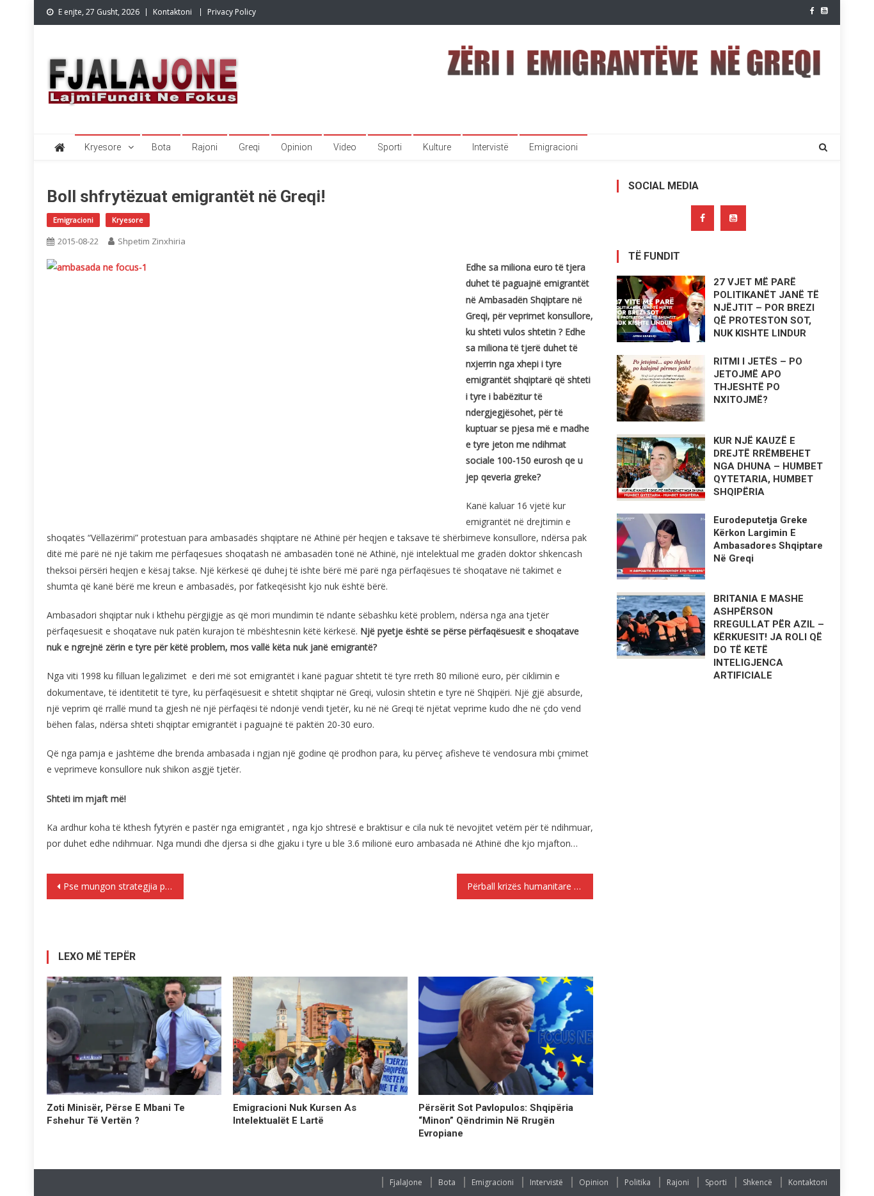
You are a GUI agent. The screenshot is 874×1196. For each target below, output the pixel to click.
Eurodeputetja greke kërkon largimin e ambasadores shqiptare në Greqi (768, 539)
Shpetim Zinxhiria (152, 241)
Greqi (249, 147)
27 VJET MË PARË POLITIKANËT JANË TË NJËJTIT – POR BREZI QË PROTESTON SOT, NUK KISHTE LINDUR (766, 307)
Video (344, 147)
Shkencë (757, 1182)
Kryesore (102, 147)
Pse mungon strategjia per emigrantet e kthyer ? (123, 886)
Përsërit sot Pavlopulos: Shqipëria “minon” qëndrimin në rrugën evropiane (495, 1120)
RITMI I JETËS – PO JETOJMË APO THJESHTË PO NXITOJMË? (757, 380)
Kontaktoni (172, 11)
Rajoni (205, 147)
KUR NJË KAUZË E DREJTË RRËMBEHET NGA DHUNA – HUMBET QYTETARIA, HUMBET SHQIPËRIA (768, 466)
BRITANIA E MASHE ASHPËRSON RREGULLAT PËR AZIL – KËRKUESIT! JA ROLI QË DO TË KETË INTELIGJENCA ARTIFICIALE (768, 637)
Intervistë (490, 147)
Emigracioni (553, 147)
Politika (637, 1182)
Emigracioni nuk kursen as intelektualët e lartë (294, 1114)
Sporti (389, 147)
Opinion (296, 147)
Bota (161, 147)
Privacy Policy (231, 11)
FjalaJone (406, 1182)
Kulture (437, 147)
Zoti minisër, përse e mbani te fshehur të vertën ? (116, 1114)
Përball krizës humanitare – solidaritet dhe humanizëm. (530, 886)
